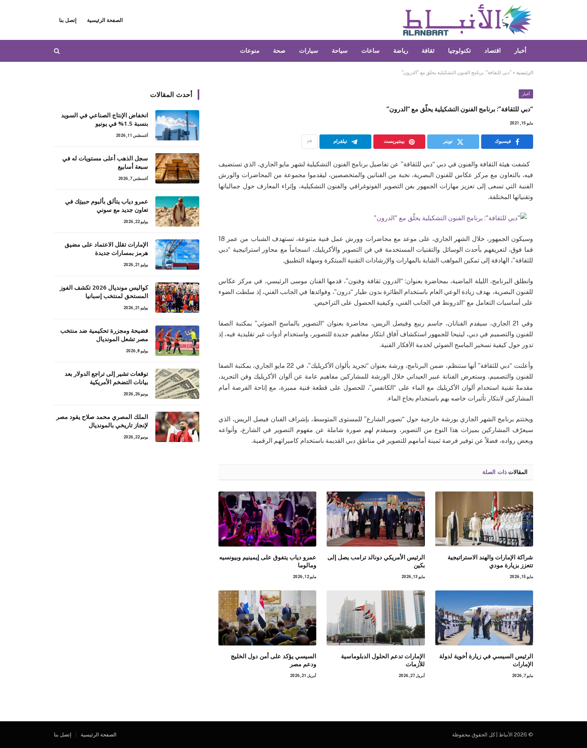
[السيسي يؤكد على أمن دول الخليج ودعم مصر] (267, 617)
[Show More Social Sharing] (309, 141)
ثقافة (428, 50)
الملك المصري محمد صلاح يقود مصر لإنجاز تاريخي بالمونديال (102, 420)
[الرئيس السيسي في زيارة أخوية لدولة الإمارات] (484, 617)
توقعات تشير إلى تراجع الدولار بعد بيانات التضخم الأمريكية (106, 377)
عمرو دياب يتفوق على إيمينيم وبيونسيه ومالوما (267, 561)
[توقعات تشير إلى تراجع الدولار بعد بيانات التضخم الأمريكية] (177, 384)
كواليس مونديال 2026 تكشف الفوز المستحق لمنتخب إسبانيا (104, 291)
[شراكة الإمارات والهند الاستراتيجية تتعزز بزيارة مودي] (484, 519)
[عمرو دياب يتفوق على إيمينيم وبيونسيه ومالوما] (267, 519)
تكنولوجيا (459, 50)
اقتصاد (492, 50)
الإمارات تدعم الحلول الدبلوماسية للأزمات (382, 660)
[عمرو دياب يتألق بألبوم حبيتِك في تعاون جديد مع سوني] (177, 211)
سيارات (308, 50)
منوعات (250, 50)
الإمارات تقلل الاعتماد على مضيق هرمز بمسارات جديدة (106, 248)
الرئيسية (524, 72)
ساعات (370, 50)
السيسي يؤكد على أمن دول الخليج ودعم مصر (273, 660)
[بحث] (57, 51)
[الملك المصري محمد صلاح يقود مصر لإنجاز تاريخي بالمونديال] (177, 427)
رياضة (400, 50)
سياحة (340, 50)
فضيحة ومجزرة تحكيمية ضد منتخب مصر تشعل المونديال (104, 334)
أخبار (520, 50)
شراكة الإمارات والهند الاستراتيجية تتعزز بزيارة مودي (490, 561)
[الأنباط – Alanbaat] (467, 20)
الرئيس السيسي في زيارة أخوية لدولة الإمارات (486, 660)
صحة (279, 50)
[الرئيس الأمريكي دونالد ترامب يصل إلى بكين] (375, 519)
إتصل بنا (68, 20)
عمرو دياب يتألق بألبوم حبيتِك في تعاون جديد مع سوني (106, 205)
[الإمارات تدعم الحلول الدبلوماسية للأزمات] (375, 617)
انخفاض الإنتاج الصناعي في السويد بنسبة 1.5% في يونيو (104, 119)
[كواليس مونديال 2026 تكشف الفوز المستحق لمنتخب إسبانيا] (177, 297)
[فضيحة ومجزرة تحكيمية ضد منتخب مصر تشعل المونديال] (177, 341)
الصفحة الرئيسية (105, 20)
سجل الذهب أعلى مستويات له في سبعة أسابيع (105, 162)
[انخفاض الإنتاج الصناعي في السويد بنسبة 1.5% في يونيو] (177, 125)
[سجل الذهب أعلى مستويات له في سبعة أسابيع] (177, 168)
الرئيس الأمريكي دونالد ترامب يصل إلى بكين (375, 561)
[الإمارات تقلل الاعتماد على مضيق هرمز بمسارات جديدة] (177, 254)
